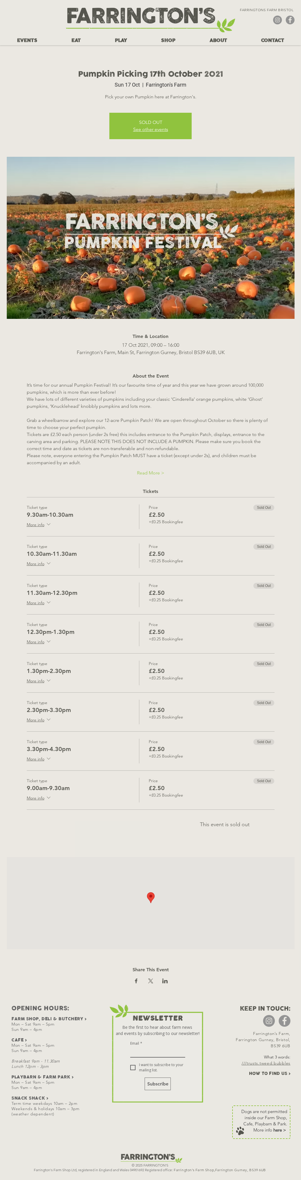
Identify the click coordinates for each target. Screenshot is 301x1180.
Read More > (150, 473)
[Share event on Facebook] (136, 981)
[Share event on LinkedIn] (165, 981)
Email (136, 1043)
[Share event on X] (150, 981)
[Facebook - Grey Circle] (290, 20)
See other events (150, 129)
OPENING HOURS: (40, 1008)
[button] (27, 40)
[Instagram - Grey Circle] (277, 20)
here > (279, 1130)
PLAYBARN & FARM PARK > (42, 1077)
